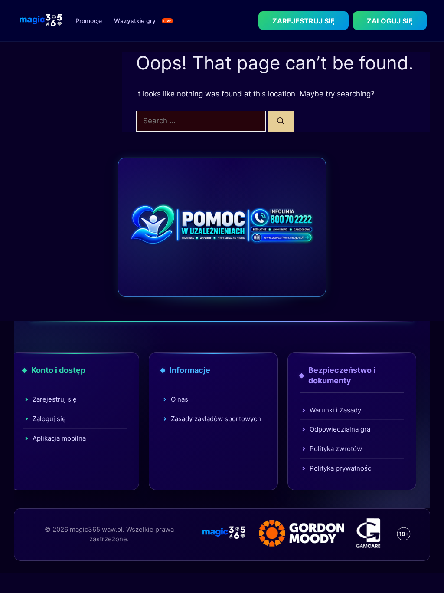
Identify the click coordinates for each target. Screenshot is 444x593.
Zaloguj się (49, 419)
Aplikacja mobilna (59, 438)
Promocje (88, 20)
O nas (179, 399)
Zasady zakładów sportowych (216, 419)
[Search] (281, 121)
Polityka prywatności (341, 468)
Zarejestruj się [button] (303, 20)
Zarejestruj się (55, 399)
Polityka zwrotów (336, 449)
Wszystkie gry (135, 20)
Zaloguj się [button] (390, 20)
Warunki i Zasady (335, 410)
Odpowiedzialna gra (340, 429)
